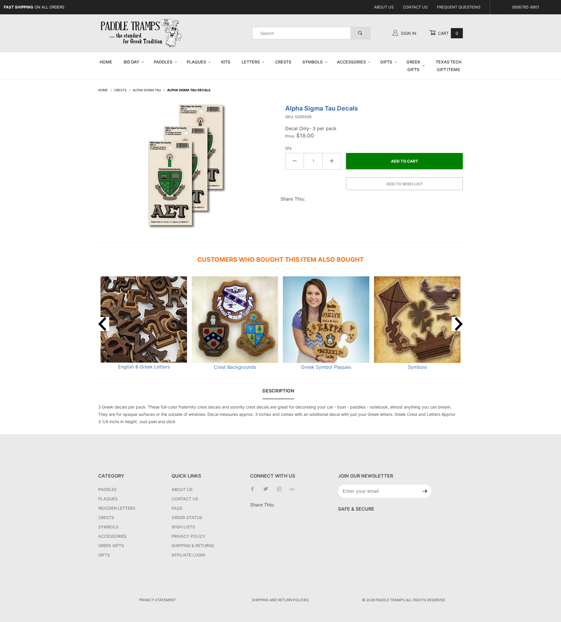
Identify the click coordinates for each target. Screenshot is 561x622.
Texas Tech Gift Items (448, 65)
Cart (447, 33)
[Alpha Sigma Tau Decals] (187, 169)
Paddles (163, 61)
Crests (283, 61)
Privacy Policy (189, 536)
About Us (384, 7)
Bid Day (131, 61)
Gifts (386, 61)
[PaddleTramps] (142, 32)
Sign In (408, 33)
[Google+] (294, 491)
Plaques (196, 61)
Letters (251, 61)
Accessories (351, 61)
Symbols (312, 61)
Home (106, 61)
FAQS (177, 508)
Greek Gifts (413, 65)
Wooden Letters (116, 508)
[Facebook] (254, 491)
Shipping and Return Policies (280, 600)
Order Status (187, 517)
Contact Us (415, 7)
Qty (288, 148)
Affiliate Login (188, 554)
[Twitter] (268, 491)
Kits (225, 61)
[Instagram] (281, 491)
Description (278, 391)
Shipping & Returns (193, 545)
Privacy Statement (157, 600)
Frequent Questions (458, 7)
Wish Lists (183, 526)
